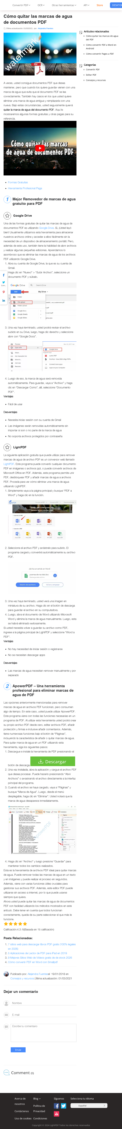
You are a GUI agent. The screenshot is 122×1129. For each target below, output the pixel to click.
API (85, 5)
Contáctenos (22, 1111)
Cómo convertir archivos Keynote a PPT (47, 1114)
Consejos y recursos (22, 978)
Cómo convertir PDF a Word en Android (101, 46)
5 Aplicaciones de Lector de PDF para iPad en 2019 (37, 953)
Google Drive (46, 227)
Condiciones (40, 1118)
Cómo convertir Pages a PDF (100, 53)
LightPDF (9, 464)
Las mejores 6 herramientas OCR (44, 1110)
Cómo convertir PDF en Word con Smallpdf (33, 962)
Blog (35, 1098)
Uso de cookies (23, 1118)
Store (100, 5)
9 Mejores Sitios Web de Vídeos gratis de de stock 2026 (40, 957)
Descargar (55, 762)
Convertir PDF (20, 5)
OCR (40, 5)
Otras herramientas (63, 5)
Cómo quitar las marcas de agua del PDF (102, 38)
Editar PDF (91, 74)
